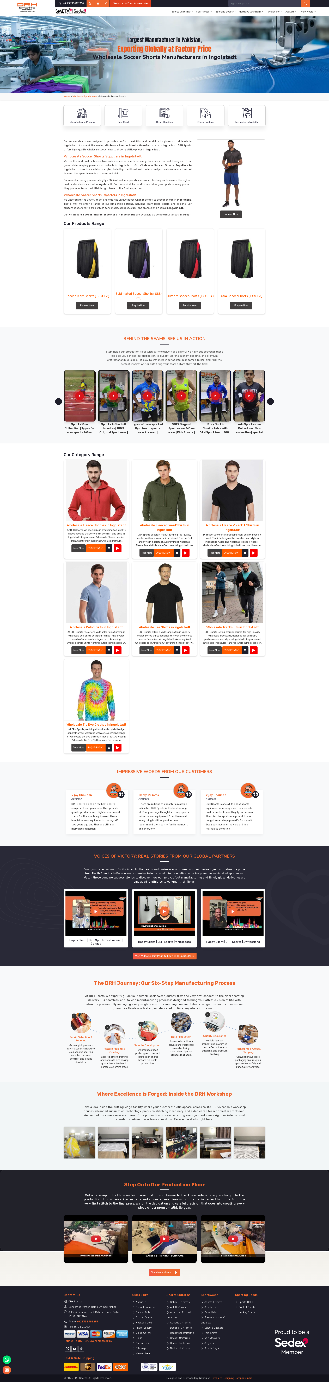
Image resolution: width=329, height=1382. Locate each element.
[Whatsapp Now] (7, 1359)
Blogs (138, 1338)
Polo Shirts (210, 1333)
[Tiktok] (105, 3)
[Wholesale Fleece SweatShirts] (186, 553)
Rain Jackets (212, 1338)
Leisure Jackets (213, 1327)
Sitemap (140, 1348)
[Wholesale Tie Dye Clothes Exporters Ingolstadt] (96, 690)
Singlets (209, 1343)
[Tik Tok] (81, 1348)
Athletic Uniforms (180, 1322)
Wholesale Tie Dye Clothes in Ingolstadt (96, 725)
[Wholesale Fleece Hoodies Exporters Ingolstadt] (96, 490)
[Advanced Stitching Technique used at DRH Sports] (164, 1238)
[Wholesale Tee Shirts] (186, 650)
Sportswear (202, 11)
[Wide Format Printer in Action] (113, 1142)
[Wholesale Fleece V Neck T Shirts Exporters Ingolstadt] (232, 490)
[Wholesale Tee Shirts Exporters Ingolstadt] (164, 592)
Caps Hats (210, 1312)
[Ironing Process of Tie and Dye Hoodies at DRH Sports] (96, 1238)
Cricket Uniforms (179, 1338)
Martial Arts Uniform (250, 11)
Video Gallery (143, 1333)
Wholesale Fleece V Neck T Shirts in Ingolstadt (232, 527)
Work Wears (307, 11)
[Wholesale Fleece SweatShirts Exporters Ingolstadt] (164, 490)
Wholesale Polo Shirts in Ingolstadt (96, 627)
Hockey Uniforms (179, 1343)
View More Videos (161, 1272)
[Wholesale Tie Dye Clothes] (117, 747)
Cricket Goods (144, 1317)
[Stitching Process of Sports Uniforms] (233, 1238)
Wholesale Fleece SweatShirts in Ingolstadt (164, 527)
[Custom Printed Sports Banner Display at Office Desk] (181, 1142)
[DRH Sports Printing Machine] (249, 1142)
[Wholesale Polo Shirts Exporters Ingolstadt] (96, 592)
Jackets (289, 11)
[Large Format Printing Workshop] (147, 1142)
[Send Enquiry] (7, 1370)
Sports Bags (211, 1348)
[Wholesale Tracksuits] (254, 650)
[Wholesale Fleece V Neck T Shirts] (254, 553)
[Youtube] (74, 1348)
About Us (141, 1302)
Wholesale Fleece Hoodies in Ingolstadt (96, 525)
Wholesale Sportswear (84, 96)
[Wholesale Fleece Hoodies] (117, 548)
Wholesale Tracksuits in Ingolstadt (232, 627)
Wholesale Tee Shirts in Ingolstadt (164, 627)
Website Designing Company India (232, 1378)
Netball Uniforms (179, 1348)
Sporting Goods (224, 11)
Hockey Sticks (144, 1322)
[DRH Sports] (27, 7)
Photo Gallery (143, 1327)
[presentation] (58, 401)
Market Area (142, 1353)
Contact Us (142, 1343)
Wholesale (273, 11)
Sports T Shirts (213, 1302)
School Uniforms (145, 1307)
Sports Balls (142, 1312)
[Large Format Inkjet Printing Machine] (215, 1142)
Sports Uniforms (181, 11)
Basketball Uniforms (181, 1333)
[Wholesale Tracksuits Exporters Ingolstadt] (232, 592)
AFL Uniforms (177, 1307)
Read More (78, 548)
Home (67, 96)
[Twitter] (90, 3)
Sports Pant (211, 1307)
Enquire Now (231, 214)
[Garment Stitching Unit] (79, 1142)
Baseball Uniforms (180, 1327)
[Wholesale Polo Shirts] (117, 650)
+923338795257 (87, 1321)
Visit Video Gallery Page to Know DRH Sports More (164, 956)
